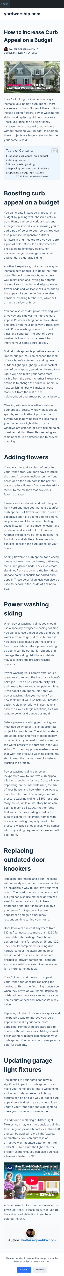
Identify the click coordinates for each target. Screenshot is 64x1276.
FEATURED (31, 53)
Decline (40, 1269)
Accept (24, 1269)
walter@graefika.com (38, 1240)
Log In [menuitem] (4, 3)
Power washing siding (21, 164)
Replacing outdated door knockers (28, 168)
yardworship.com (22, 13)
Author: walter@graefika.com (35, 176)
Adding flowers (17, 160)
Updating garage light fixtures (26, 172)
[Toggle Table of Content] (53, 151)
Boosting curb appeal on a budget (28, 155)
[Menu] (58, 13)
